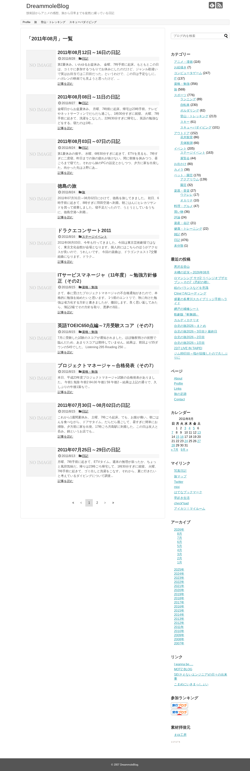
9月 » (184, 449)
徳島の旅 (67, 186)
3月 (179, 554)
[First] (73, 502)
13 (199, 432)
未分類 (178, 245)
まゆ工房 (180, 734)
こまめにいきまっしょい (191, 684)
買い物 (178, 211)
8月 (179, 533)
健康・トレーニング (188, 228)
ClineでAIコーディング (190, 293)
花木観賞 (186, 137)
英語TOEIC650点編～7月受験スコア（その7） (107, 325)
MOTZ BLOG (183, 669)
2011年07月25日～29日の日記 (89, 449)
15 (177, 436)
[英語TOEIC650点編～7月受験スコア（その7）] (41, 337)
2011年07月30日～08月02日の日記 (94, 405)
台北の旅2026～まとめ (190, 325)
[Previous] (81, 502)
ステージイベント (94, 236)
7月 (179, 537)
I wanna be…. (183, 664)
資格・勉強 (90, 287)
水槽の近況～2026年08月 (192, 272)
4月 (179, 550)
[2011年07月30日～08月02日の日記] (41, 417)
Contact (179, 399)
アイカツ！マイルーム (189, 508)
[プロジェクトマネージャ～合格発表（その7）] (41, 377)
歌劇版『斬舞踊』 (186, 314)
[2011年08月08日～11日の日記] (41, 109)
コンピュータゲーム (188, 73)
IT (175, 78)
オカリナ (186, 200)
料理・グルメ (183, 206)
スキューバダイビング (83, 22)
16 (182, 436)
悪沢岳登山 (182, 266)
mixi (177, 487)
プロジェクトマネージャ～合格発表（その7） (107, 365)
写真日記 (180, 470)
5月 (179, 546)
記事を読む (65, 83)
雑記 (177, 234)
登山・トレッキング (53, 22)
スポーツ (180, 95)
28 (173, 445)
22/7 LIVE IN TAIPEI (188, 348)
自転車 (185, 104)
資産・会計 (182, 223)
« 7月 (174, 449)
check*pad (181, 503)
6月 (179, 542)
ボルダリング (189, 110)
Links (177, 388)
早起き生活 (182, 498)
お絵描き (180, 67)
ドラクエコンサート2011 (84, 230)
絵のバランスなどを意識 (191, 287)
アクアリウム (189, 179)
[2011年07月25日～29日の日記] (41, 461)
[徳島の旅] (41, 198)
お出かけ (180, 164)
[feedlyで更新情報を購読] (212, 5)
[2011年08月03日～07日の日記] (41, 153)
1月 (179, 562)
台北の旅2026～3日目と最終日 (195, 331)
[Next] (105, 502)
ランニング (188, 99)
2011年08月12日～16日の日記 (89, 52)
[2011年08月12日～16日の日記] (41, 64)
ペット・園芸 (183, 175)
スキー (185, 121)
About (178, 378)
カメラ (178, 169)
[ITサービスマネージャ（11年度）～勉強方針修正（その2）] (41, 287)
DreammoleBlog (47, 6)
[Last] (113, 502)
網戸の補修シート (186, 309)
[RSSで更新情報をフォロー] (219, 5)
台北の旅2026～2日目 (189, 337)
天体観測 (186, 143)
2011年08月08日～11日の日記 (89, 96)
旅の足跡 (180, 394)
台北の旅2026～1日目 (189, 342)
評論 (177, 217)
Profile (26, 22)
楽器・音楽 (182, 190)
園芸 (183, 185)
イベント (180, 148)
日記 (85, 58)
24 (186, 441)
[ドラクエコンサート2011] (41, 242)
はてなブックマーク (188, 492)
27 (199, 441)
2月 (179, 558)
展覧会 (185, 158)
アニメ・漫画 (183, 61)
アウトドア (182, 133)
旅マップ (180, 476)
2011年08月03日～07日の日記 (89, 141)
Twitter (178, 482)
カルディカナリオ (186, 320)
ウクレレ (186, 194)
